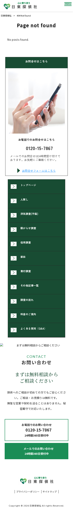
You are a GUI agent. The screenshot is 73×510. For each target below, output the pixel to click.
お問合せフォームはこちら (39, 170)
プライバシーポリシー (28, 491)
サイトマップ (50, 491)
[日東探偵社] (20, 6)
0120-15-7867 (39, 148)
